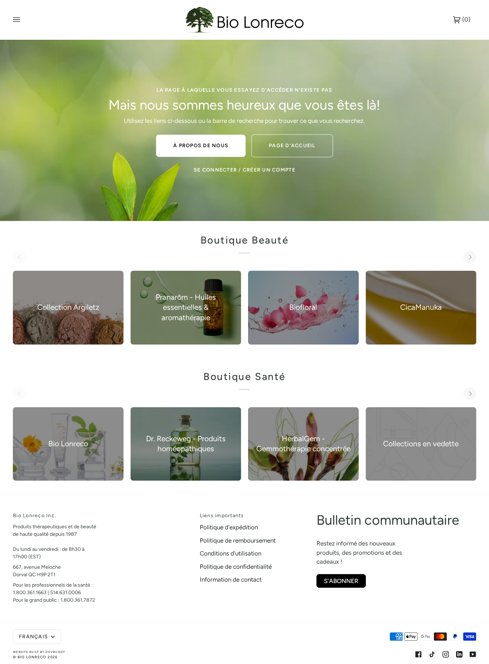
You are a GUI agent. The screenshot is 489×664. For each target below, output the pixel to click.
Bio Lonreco (32, 657)
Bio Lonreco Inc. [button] (34, 516)
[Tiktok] (432, 654)
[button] (149, 513)
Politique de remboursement (238, 540)
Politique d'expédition (229, 527)
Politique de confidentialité (236, 566)
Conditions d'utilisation (230, 553)
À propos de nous (200, 146)
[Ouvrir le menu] (23, 19)
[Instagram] (445, 654)
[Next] (469, 257)
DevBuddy (55, 652)
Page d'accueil (292, 146)
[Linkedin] (459, 654)
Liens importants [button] (222, 516)
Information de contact (231, 579)
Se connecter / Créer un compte (244, 170)
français (34, 637)
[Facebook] (418, 654)
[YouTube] (473, 654)
